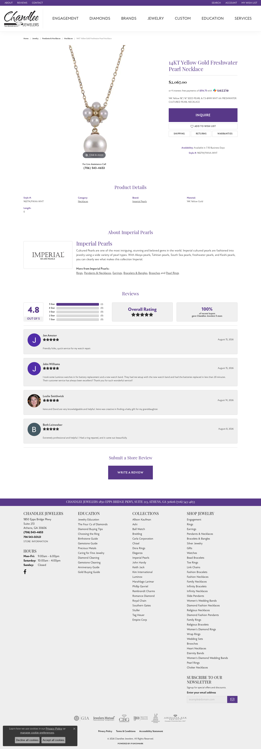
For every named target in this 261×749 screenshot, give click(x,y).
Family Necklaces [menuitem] (197, 581)
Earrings (117, 273)
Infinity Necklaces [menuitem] (197, 591)
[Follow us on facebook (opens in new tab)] (25, 572)
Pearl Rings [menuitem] (193, 662)
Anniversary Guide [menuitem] (88, 567)
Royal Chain (139, 600)
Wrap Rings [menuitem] (193, 634)
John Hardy (139, 562)
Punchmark (137, 744)
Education (213, 18)
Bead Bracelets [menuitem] (195, 557)
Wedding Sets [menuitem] (195, 639)
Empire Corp (139, 619)
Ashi (134, 524)
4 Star (52, 308)
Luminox (137, 577)
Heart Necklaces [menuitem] (196, 648)
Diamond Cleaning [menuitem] (88, 557)
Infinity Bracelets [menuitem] (197, 586)
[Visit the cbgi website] (124, 718)
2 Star (52, 315)
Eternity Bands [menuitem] (195, 653)
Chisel (135, 543)
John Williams (51, 364)
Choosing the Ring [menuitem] (88, 534)
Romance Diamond (143, 596)
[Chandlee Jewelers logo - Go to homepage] (22, 18)
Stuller (136, 610)
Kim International (142, 572)
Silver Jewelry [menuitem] (195, 543)
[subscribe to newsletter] (232, 699)
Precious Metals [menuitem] (87, 548)
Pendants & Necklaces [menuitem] (200, 534)
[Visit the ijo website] (140, 718)
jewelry (35, 38)
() (102, 304)
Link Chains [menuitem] (193, 567)
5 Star (52, 304)
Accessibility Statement (151, 731)
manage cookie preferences (37, 732)
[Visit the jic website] (156, 718)
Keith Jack (138, 567)
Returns (201, 133)
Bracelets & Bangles (135, 273)
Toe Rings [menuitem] (192, 562)
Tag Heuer (138, 615)
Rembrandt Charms (143, 591)
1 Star (52, 319)
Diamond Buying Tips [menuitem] (90, 529)
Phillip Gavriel (140, 586)
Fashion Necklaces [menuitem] (197, 577)
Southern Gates (141, 605)
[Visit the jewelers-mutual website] (104, 718)
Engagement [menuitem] (194, 519)
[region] (94, 102)
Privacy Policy (105, 731)
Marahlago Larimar (143, 581)
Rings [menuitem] (190, 524)
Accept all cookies (53, 740)
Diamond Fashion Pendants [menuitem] (203, 615)
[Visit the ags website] (175, 718)
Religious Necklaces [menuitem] (198, 610)
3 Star (52, 311)
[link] (8, 3)
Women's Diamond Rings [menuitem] (201, 629)
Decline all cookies (27, 740)
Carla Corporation (142, 538)
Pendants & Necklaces (51, 38)
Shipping (179, 133)
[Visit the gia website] (81, 718)
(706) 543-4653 (94, 168)
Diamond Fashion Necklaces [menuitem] (203, 605)
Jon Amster (50, 335)
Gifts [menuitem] (189, 548)
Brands (128, 18)
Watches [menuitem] (192, 553)
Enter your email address (201, 692)
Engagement (65, 18)
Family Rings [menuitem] (194, 619)
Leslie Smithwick (53, 396)
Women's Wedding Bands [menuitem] (202, 600)
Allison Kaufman (141, 519)
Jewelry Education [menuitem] (88, 519)
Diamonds (99, 18)
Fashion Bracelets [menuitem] (197, 572)
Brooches (154, 273)
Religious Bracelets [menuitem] (198, 624)
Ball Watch (138, 529)
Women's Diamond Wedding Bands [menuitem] (207, 658)
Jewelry (156, 18)
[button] (216, 3)
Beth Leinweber (52, 425)
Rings (79, 273)
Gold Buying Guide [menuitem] (89, 572)
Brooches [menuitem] (192, 643)
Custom (183, 18)
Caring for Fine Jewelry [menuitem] (91, 553)
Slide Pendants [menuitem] (195, 596)
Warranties (225, 133)
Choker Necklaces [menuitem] (197, 667)
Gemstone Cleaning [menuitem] (89, 562)
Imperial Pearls (139, 201)
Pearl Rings (172, 273)
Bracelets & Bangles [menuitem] (198, 538)
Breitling (137, 534)
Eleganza (137, 553)
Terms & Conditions (125, 731)
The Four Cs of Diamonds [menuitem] (93, 524)
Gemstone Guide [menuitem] (87, 543)
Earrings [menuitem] (191, 529)
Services (243, 18)
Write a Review (130, 472)
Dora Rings (138, 548)
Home (26, 38)
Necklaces (68, 38)
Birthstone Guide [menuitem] (88, 538)
